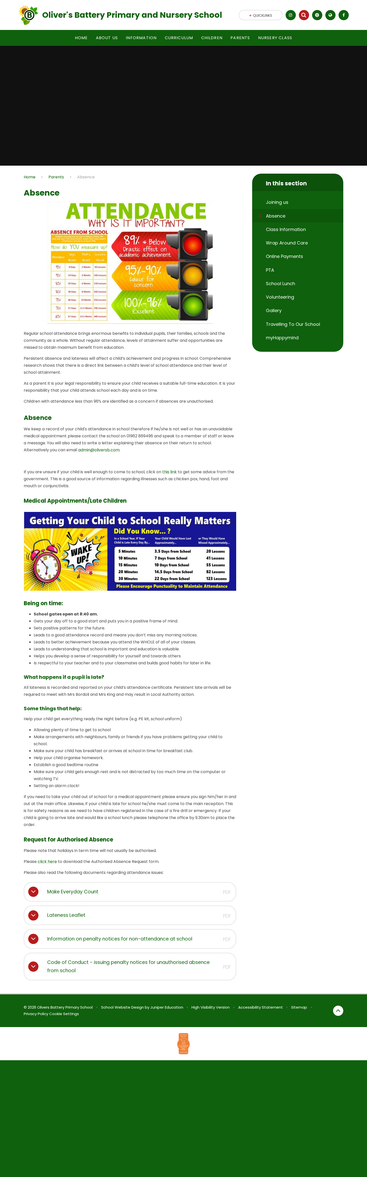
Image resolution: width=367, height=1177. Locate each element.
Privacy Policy (36, 1013)
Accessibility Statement (260, 1007)
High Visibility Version (210, 1007)
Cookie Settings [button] (64, 1013)
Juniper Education (166, 1007)
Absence (86, 177)
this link (169, 472)
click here (47, 861)
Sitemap (299, 1007)
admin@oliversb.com (99, 450)
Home (29, 177)
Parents (56, 177)
